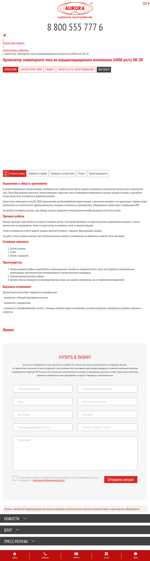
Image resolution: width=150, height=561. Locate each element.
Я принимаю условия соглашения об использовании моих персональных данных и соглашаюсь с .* (59, 479)
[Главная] (4, 36)
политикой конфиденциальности (49, 480)
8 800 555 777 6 (75, 26)
